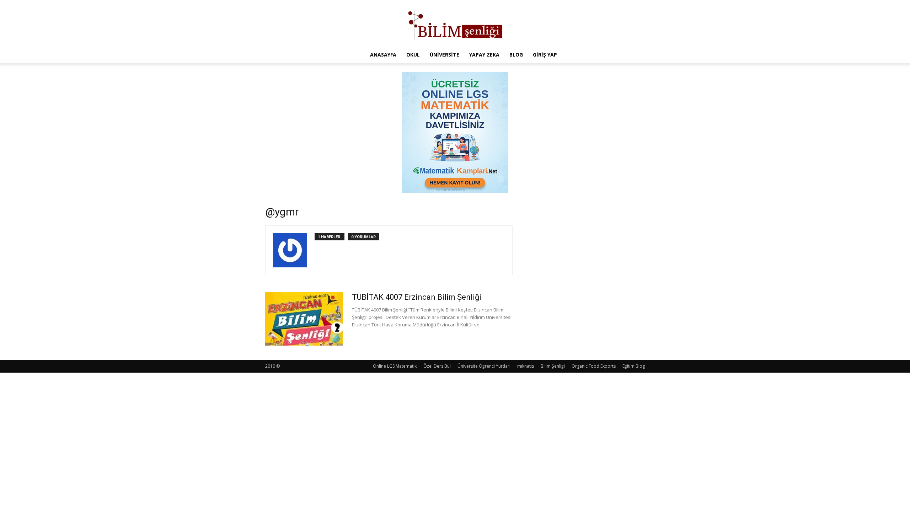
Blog (516, 54)
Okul (413, 54)
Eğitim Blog (633, 366)
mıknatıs (525, 366)
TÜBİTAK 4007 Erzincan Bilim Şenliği (416, 297)
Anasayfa (383, 54)
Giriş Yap (545, 54)
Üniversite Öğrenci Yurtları (483, 366)
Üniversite (444, 54)
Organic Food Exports (594, 366)
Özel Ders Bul (437, 366)
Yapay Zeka (484, 54)
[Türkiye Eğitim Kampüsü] (455, 23)
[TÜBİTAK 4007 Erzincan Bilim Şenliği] (304, 319)
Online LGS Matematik (395, 366)
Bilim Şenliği (553, 366)
